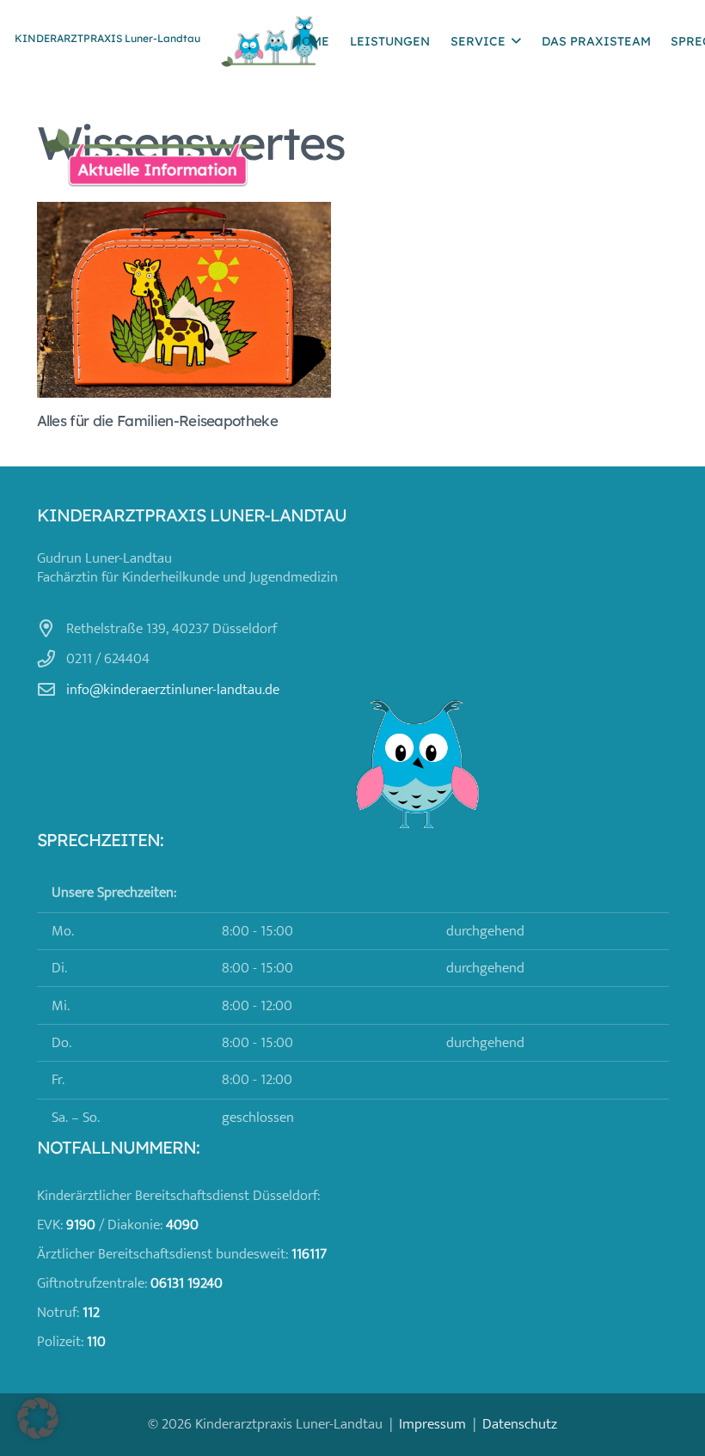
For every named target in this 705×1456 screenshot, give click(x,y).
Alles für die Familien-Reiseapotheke (158, 420)
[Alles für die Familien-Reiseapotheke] (184, 300)
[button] (516, 41)
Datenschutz (519, 1424)
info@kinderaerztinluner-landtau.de (172, 690)
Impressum (432, 1424)
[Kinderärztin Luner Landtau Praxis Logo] (270, 41)
